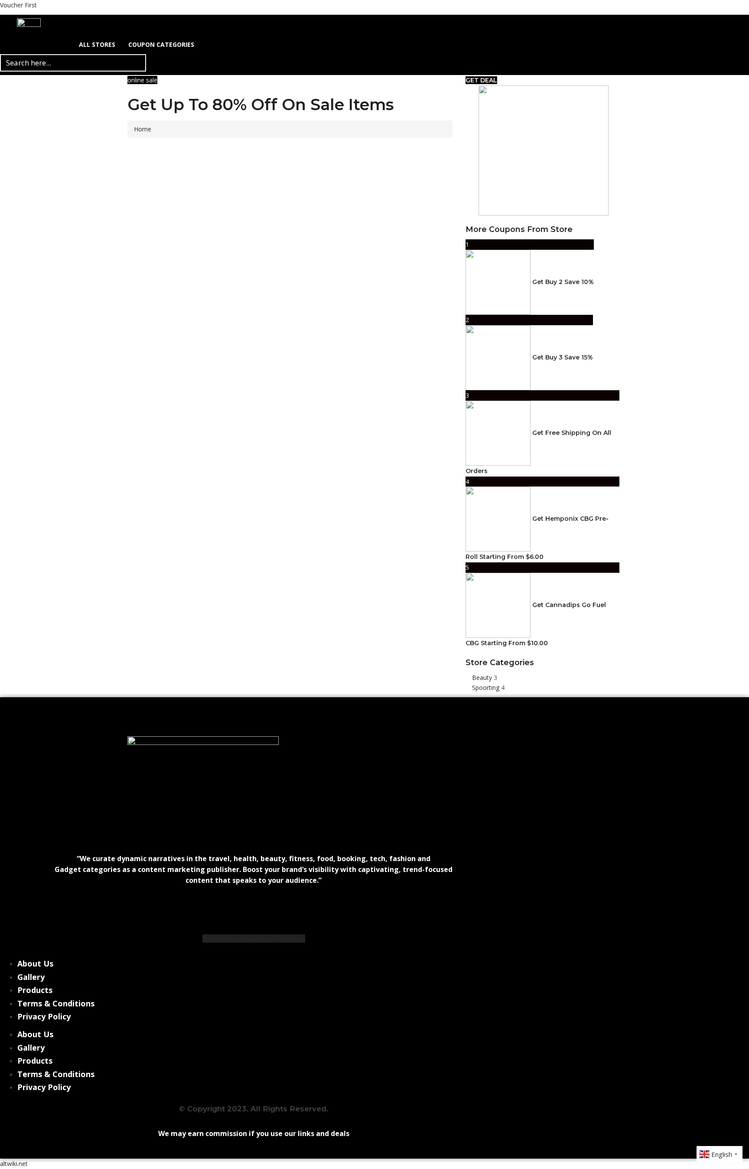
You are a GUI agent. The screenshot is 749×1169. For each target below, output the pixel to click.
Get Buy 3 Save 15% (562, 357)
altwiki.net (14, 1163)
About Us (35, 963)
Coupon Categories (161, 44)
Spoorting (486, 687)
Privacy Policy (44, 1016)
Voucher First (18, 5)
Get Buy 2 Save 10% (563, 282)
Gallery (31, 977)
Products (34, 990)
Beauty (483, 677)
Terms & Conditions (55, 1003)
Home (142, 129)
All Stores (97, 44)
